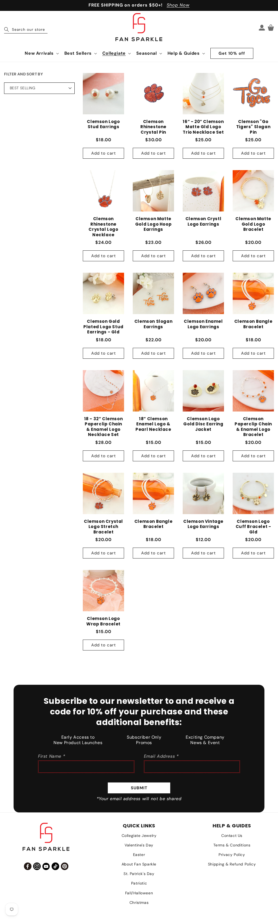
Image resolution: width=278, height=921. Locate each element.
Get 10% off (232, 53)
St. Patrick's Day (139, 873)
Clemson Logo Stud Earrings (103, 124)
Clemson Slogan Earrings (153, 324)
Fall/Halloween (139, 893)
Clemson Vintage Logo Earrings (203, 524)
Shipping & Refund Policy (232, 864)
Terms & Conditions (232, 845)
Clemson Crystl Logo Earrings (203, 221)
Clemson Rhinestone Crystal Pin (153, 127)
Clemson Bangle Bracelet (253, 324)
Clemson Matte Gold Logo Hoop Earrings (153, 224)
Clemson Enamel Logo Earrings (203, 324)
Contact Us (231, 835)
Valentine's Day (139, 845)
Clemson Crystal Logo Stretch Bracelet (103, 527)
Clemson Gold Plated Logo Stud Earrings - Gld (103, 327)
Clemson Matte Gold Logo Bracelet (253, 224)
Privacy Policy (232, 854)
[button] (41, 53)
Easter (139, 854)
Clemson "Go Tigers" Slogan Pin (253, 127)
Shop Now (178, 5)
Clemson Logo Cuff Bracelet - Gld (253, 527)
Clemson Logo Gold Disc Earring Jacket (203, 424)
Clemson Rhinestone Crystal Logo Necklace (103, 226)
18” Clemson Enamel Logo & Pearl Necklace (153, 424)
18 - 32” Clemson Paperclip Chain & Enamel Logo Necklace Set (103, 426)
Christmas (139, 902)
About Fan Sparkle (139, 864)
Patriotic (139, 883)
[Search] (6, 29)
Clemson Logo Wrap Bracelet (103, 621)
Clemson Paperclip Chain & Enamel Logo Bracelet (253, 426)
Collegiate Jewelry (139, 835)
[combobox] (25, 27)
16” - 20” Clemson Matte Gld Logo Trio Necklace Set (203, 127)
